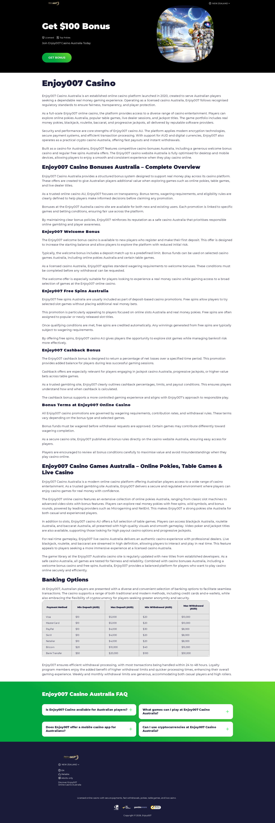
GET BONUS (56, 57)
